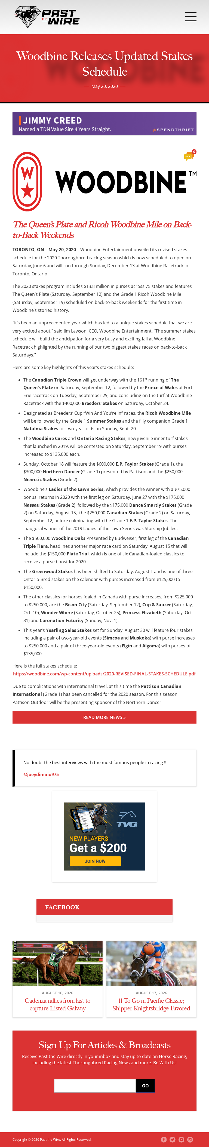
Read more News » (104, 717)
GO (145, 1086)
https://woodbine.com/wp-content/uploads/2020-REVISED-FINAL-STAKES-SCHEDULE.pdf (104, 674)
